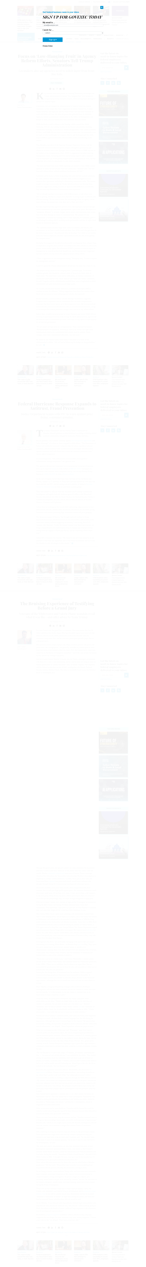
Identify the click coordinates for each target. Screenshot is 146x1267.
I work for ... (48, 29)
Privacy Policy (48, 46)
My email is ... (49, 22)
